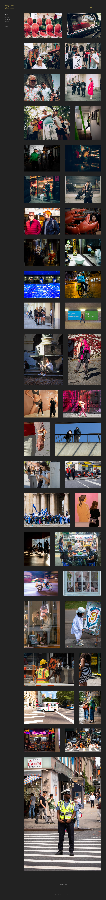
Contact (7, 30)
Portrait (7, 21)
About (6, 26)
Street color (7, 19)
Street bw (7, 17)
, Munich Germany (68, 894)
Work (6, 14)
